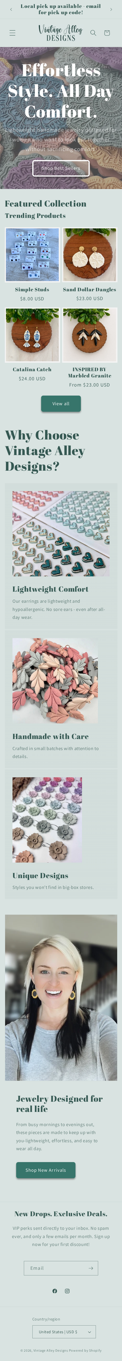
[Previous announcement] (11, 9)
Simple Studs (32, 289)
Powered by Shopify (85, 1350)
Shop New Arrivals (46, 1170)
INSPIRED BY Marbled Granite (90, 372)
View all (61, 403)
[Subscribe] (91, 1268)
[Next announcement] (111, 9)
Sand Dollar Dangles (89, 289)
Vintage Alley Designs (50, 1350)
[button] (12, 33)
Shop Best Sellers (61, 168)
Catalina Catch (32, 369)
